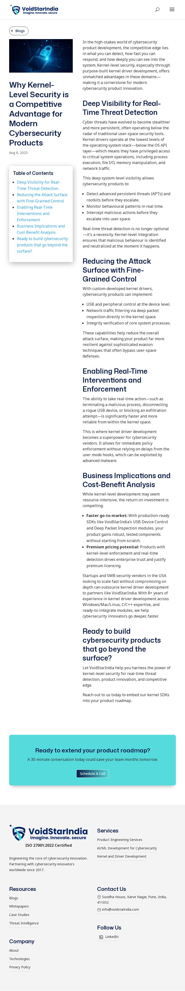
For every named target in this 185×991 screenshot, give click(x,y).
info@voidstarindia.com (120, 909)
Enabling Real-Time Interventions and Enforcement (35, 213)
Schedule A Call (92, 773)
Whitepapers (19, 906)
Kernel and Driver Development (121, 856)
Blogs (20, 30)
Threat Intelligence (24, 923)
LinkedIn (112, 936)
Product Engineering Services (119, 839)
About (14, 950)
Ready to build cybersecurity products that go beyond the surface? (42, 245)
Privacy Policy (19, 967)
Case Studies (19, 914)
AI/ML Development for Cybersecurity (127, 848)
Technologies (19, 959)
